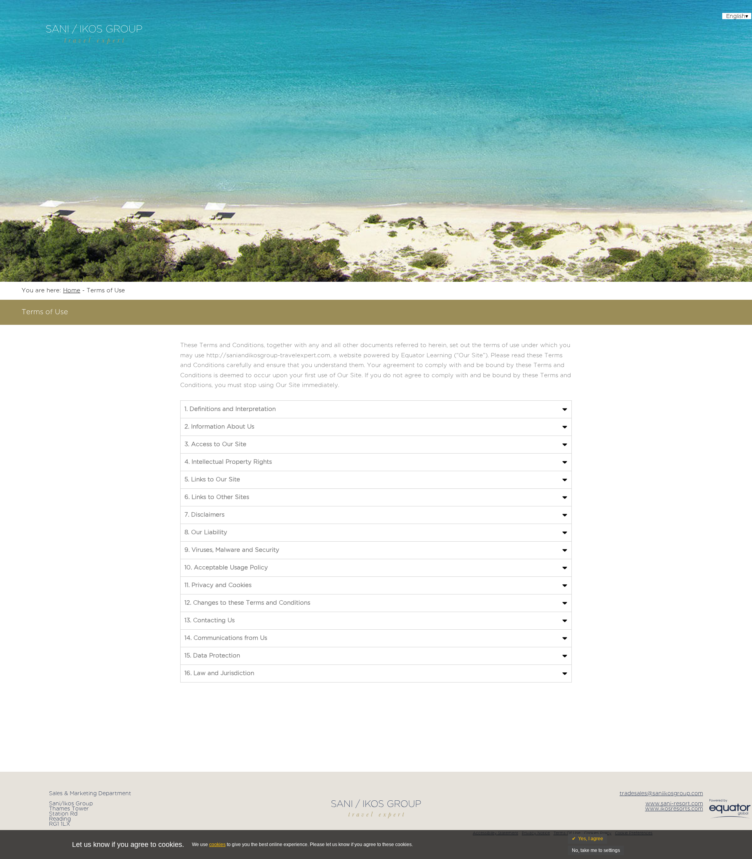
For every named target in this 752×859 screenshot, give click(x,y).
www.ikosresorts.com (674, 809)
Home (71, 290)
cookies (217, 844)
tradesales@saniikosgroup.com (661, 793)
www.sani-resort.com (674, 803)
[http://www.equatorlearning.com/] (730, 818)
